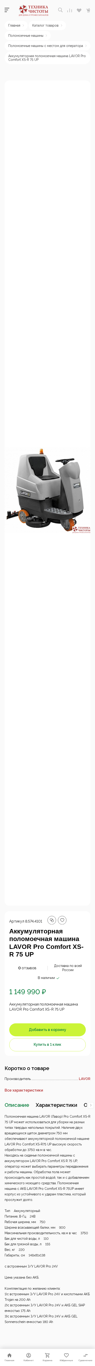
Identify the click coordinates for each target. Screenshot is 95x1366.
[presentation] (91, 1105)
